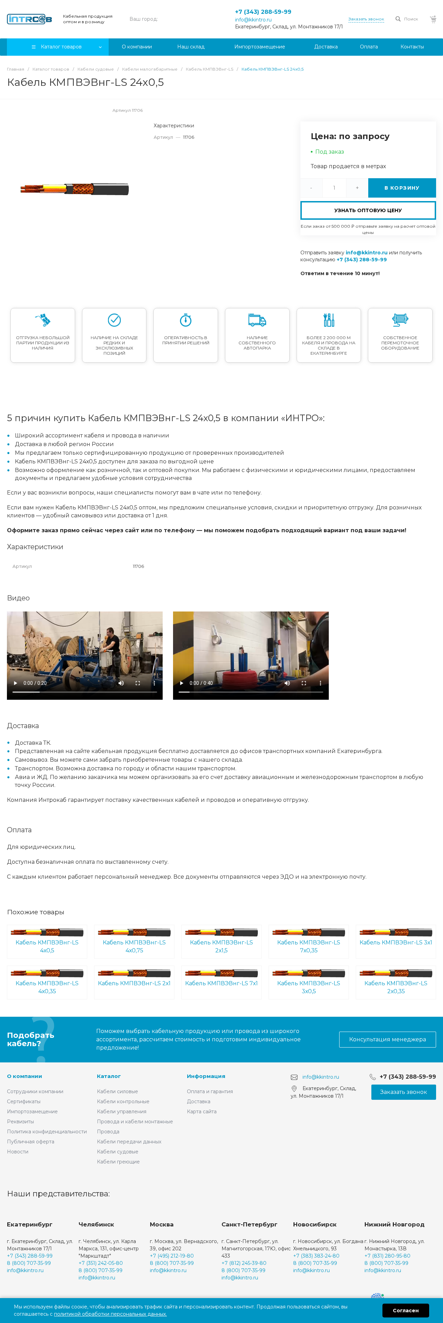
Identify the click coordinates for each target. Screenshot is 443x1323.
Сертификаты (23, 1101)
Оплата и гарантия (210, 1091)
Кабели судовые (117, 1152)
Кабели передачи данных (129, 1142)
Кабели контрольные (123, 1101)
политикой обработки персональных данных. (110, 1314)
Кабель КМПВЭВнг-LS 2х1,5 (221, 946)
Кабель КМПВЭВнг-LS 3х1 (396, 942)
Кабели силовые (117, 1091)
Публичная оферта (30, 1142)
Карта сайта (202, 1111)
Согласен (406, 1310)
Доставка (198, 1101)
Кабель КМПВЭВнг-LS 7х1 (221, 983)
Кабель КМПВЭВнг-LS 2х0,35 (395, 987)
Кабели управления (121, 1111)
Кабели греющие (118, 1162)
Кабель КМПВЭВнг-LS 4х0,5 (47, 946)
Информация (206, 1076)
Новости (17, 1152)
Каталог (109, 1076)
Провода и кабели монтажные (135, 1121)
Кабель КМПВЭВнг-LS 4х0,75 (134, 946)
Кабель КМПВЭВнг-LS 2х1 (134, 983)
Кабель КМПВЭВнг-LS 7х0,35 (308, 946)
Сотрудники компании (35, 1091)
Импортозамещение (32, 1111)
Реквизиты (20, 1121)
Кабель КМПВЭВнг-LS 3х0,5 (308, 987)
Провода (108, 1132)
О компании (24, 1076)
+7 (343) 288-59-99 (263, 12)
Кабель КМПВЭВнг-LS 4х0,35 (47, 987)
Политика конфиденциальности (47, 1132)
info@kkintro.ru (253, 20)
